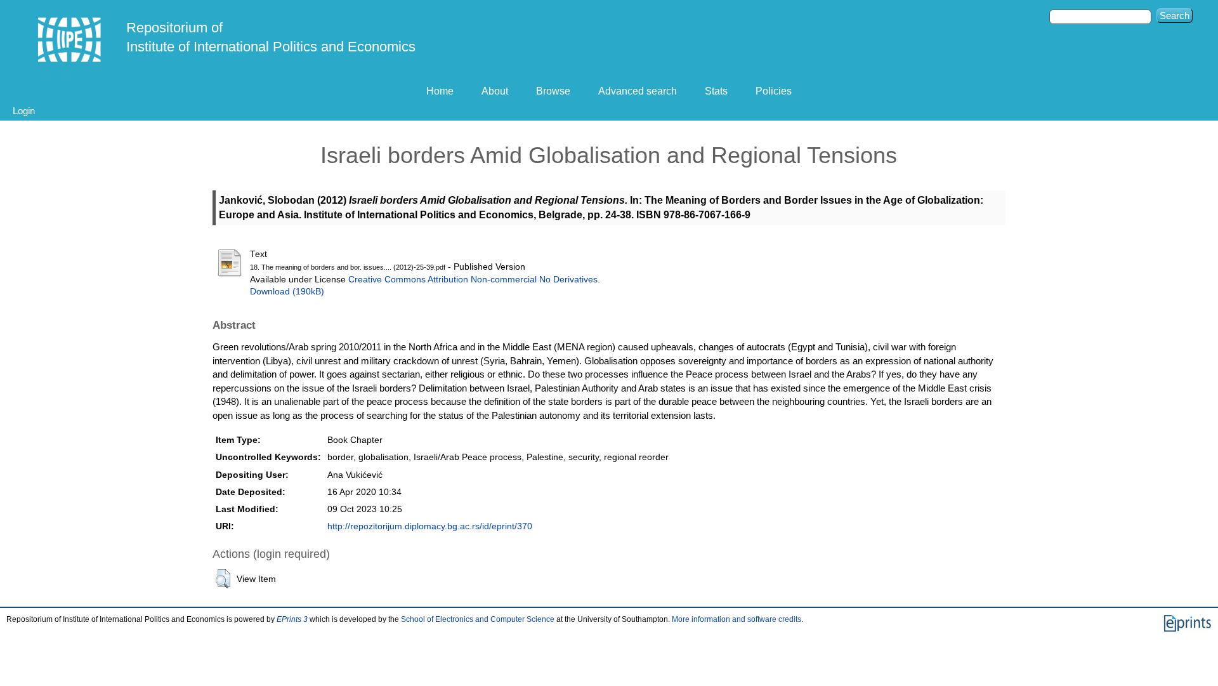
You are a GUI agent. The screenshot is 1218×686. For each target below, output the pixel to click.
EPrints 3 (292, 619)
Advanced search (637, 91)
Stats (716, 91)
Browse (553, 91)
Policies (774, 91)
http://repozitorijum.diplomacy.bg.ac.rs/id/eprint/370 (429, 526)
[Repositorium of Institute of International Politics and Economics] (70, 40)
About (494, 91)
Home (440, 91)
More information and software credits (736, 619)
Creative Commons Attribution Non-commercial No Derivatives (473, 279)
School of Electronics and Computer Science (477, 619)
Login (24, 110)
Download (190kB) (287, 291)
